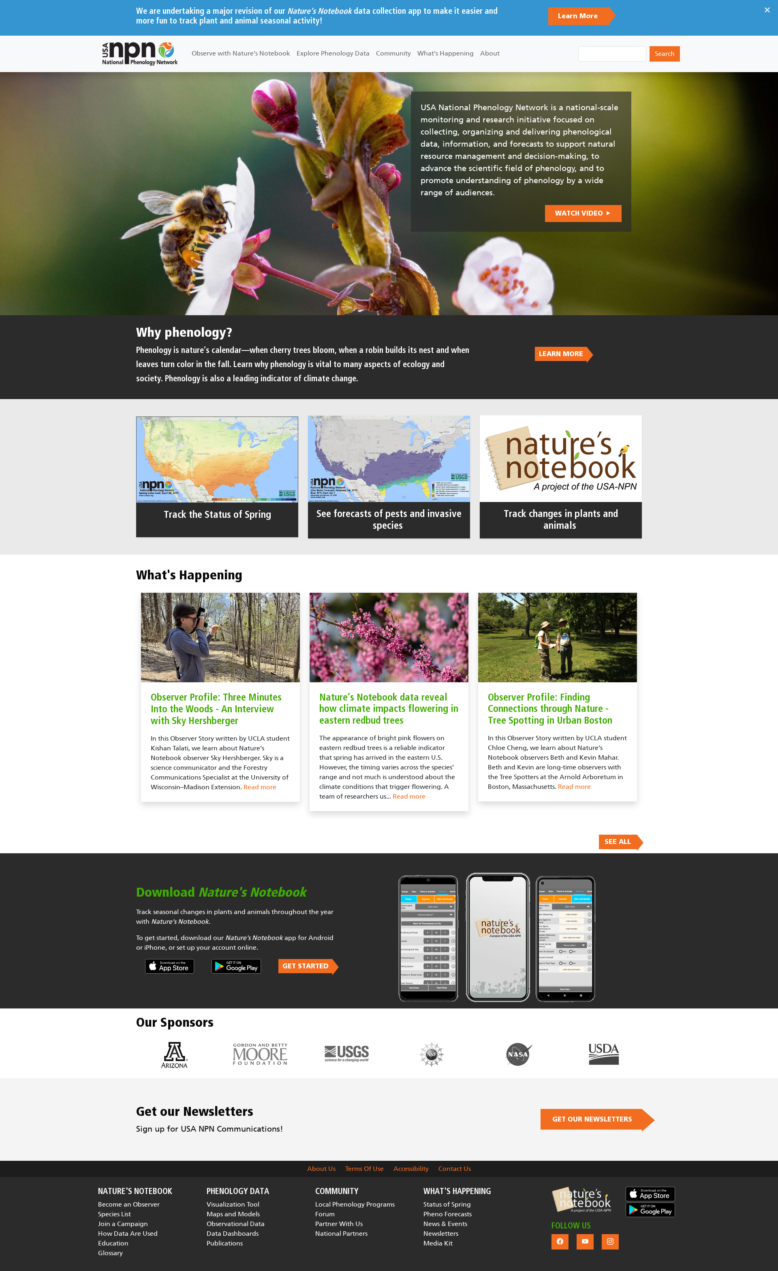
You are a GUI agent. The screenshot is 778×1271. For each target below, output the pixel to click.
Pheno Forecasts (447, 1214)
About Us (321, 1169)
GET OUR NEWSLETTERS (591, 1119)
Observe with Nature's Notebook (241, 53)
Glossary (110, 1253)
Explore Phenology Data (333, 53)
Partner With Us (339, 1224)
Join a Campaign (123, 1224)
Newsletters (440, 1233)
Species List (114, 1214)
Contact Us (454, 1169)
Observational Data (236, 1224)
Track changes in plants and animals (561, 520)
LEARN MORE (561, 354)
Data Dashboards (233, 1233)
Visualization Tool (233, 1204)
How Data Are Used (128, 1233)
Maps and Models (233, 1214)
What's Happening (445, 53)
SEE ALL (618, 842)
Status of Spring (447, 1204)
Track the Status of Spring (217, 515)
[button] (581, 1199)
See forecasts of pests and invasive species (389, 520)
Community (393, 53)
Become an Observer (129, 1204)
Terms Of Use (364, 1169)
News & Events (445, 1224)
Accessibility (411, 1169)
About (490, 53)
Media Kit (438, 1243)
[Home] (140, 54)
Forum (325, 1214)
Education (113, 1243)
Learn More (579, 16)
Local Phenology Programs (355, 1204)
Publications (225, 1243)
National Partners (341, 1233)
